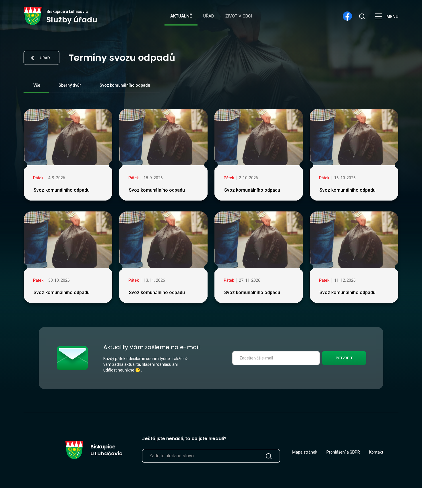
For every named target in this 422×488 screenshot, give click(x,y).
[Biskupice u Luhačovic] (33, 16)
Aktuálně (181, 16)
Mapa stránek (304, 452)
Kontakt (376, 452)
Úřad (208, 16)
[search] (362, 16)
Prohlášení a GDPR (343, 452)
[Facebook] (347, 16)
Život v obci (238, 16)
